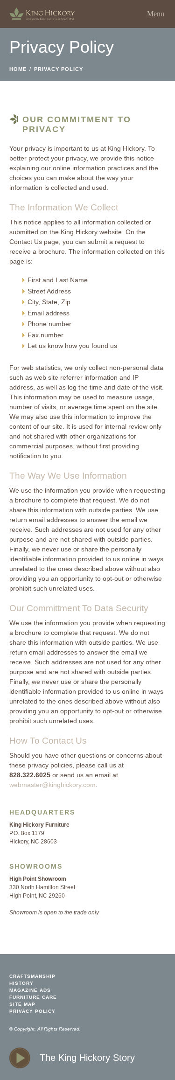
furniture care (33, 997)
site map (22, 1004)
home (42, 14)
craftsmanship (32, 976)
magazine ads (30, 990)
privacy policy (58, 69)
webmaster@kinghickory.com (52, 784)
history (21, 983)
